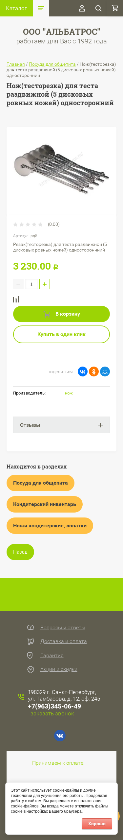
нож (69, 393)
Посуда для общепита (52, 64)
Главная (16, 64)
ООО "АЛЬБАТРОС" (61, 31)
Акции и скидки (58, 669)
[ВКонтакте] (83, 371)
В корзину (67, 314)
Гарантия (52, 655)
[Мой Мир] (105, 371)
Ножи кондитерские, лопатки (50, 525)
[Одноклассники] (94, 371)
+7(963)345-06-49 (54, 706)
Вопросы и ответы (62, 627)
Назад (20, 552)
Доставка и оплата (63, 641)
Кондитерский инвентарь (44, 504)
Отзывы (30, 425)
